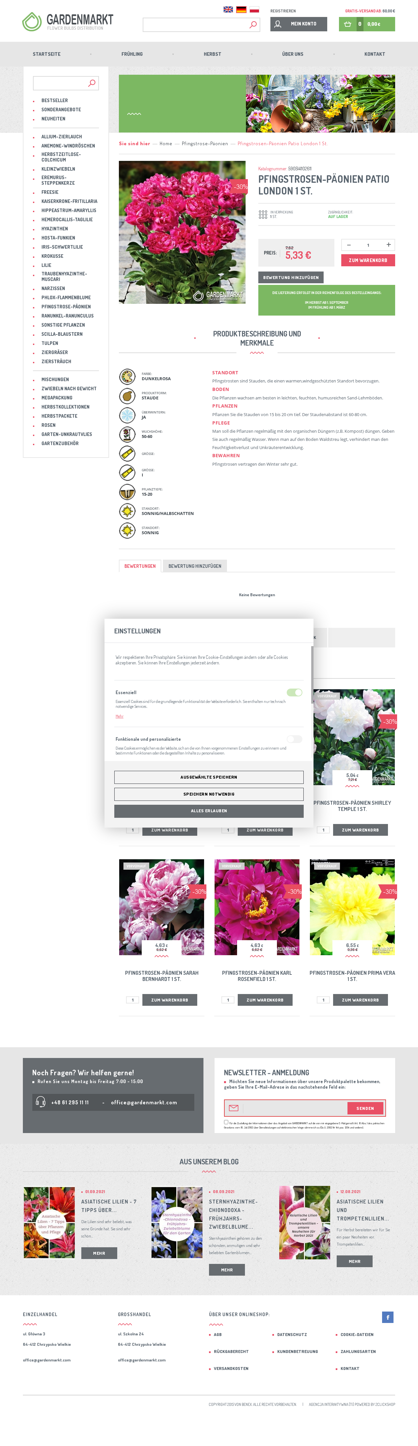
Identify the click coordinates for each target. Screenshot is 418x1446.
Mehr (119, 716)
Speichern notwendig (209, 794)
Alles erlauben (209, 810)
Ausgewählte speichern (209, 777)
